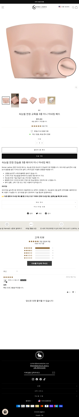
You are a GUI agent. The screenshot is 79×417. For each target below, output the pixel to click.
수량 (39, 139)
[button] (36, 126)
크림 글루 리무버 (60, 190)
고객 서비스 (39, 391)
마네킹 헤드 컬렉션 (49, 196)
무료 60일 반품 (39, 206)
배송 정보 (39, 202)
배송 (33, 121)
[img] (8, 277)
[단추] (53, 372)
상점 (39, 386)
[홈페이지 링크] (39, 7)
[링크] (39, 355)
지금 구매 (39, 156)
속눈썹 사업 (39, 396)
